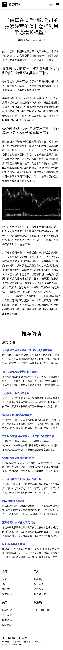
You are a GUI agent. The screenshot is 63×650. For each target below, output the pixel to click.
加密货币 (7, 589)
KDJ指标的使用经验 (13, 500)
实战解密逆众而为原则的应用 (18, 457)
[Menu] (58, 5)
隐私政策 (7, 620)
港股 (4, 584)
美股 (4, 579)
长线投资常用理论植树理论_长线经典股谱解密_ (28, 350)
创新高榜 (39, 584)
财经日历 (7, 593)
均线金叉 (39, 589)
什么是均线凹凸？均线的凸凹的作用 (21, 479)
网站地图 (7, 624)
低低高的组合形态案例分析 (17, 414)
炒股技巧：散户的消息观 (15, 393)
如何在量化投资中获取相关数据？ (20, 371)
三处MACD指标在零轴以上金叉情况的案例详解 (28, 436)
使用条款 (7, 615)
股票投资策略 (23, 40)
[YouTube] (42, 610)
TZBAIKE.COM (14, 638)
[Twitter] (48, 610)
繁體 (51, 4)
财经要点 (39, 579)
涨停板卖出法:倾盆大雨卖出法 (18, 522)
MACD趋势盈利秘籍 (13, 544)
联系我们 (7, 610)
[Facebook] (36, 610)
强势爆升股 (40, 593)
